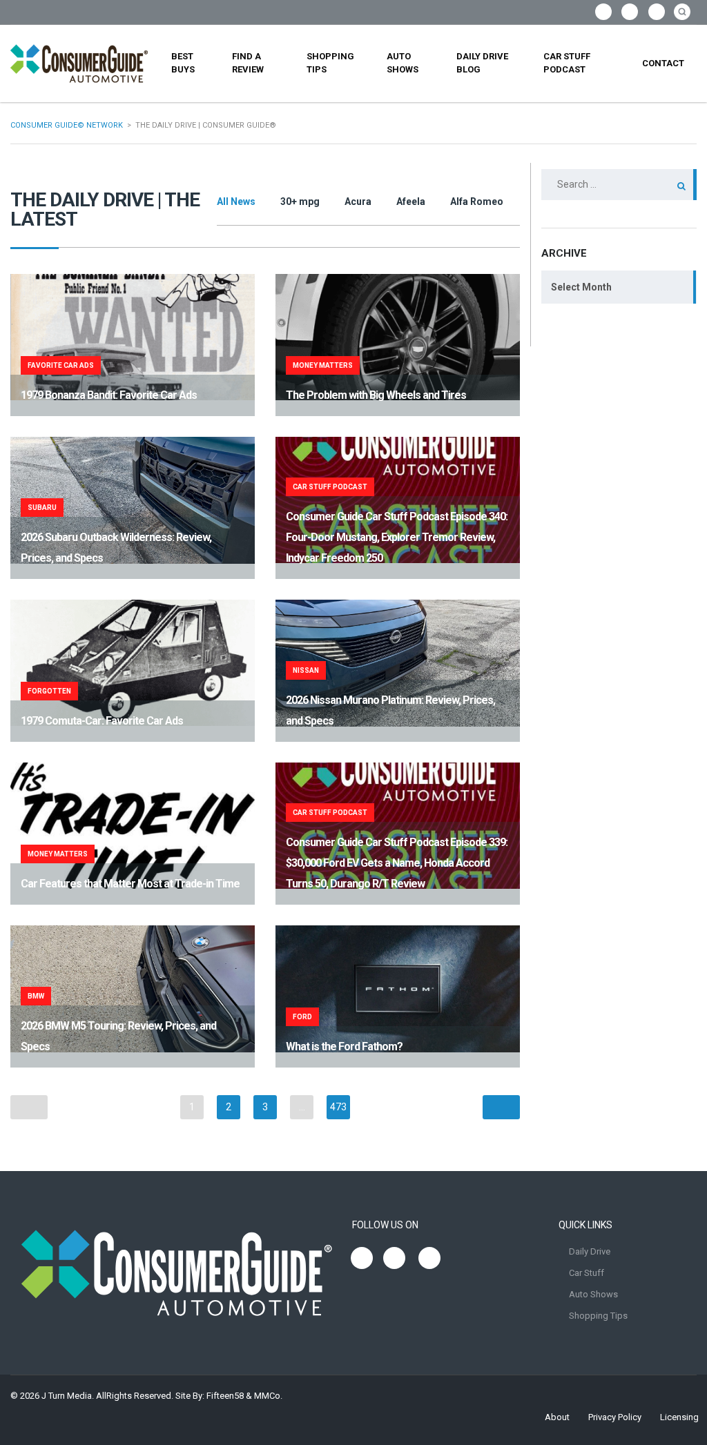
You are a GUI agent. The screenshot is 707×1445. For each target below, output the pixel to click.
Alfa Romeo (476, 201)
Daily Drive (589, 1251)
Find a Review (248, 63)
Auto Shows (402, 63)
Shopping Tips (330, 63)
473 (338, 1106)
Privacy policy (614, 1417)
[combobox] (619, 287)
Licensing (679, 1417)
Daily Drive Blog (482, 63)
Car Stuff (586, 1273)
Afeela (410, 201)
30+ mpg (300, 201)
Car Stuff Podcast (566, 63)
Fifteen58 (225, 1395)
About (557, 1417)
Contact (663, 63)
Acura (358, 201)
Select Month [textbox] (581, 287)
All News (236, 201)
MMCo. (268, 1395)
